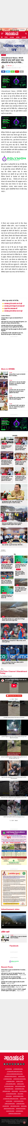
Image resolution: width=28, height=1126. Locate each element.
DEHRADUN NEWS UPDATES (10, 1076)
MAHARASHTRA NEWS (20, 1108)
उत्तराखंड (12, 37)
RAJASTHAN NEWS (10, 1110)
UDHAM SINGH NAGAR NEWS (19, 1078)
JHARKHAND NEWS (20, 1103)
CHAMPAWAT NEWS (10, 1081)
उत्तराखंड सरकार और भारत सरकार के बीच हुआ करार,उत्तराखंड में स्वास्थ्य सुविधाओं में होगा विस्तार (11, 977)
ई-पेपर (6, 37)
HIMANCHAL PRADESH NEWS (15, 1113)
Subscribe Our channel (15, 695)
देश (15, 554)
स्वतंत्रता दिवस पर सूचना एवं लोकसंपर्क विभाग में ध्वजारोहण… (13, 969)
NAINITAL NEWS (20, 1083)
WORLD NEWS (15, 1091)
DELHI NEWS (20, 1093)
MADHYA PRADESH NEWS (9, 1108)
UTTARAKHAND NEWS (18, 1068)
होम (2, 37)
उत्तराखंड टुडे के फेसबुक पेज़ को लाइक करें (14, 306)
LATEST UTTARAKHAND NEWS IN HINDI (15, 1073)
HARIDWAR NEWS (6, 1091)
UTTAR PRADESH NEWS (11, 1093)
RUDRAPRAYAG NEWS (19, 1088)
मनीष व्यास (9, 65)
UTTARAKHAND (8, 1068)
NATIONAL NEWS (23, 1091)
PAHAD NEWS (9, 1096)
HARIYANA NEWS (19, 1110)
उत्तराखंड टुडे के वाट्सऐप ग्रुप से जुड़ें (13, 303)
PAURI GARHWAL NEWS (20, 1086)
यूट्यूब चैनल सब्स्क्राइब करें (10, 308)
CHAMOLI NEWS (19, 1081)
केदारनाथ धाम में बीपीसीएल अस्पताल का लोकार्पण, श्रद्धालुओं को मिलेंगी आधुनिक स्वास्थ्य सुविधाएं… (13, 989)
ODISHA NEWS (23, 1098)
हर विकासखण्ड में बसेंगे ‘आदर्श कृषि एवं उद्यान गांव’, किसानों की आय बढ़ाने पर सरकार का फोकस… (14, 986)
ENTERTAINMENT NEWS (18, 1096)
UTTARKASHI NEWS (8, 1078)
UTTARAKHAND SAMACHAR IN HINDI (14, 1071)
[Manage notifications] (24, 1122)
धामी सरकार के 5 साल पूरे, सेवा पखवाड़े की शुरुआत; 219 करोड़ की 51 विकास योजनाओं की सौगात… (13, 974)
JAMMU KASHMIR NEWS (10, 1103)
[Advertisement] (14, 14)
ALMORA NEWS (21, 1076)
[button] (16, 699)
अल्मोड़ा (17, 37)
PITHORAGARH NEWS (8, 1086)
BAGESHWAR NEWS (9, 1088)
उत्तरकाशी (24, 37)
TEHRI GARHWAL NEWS (10, 1083)
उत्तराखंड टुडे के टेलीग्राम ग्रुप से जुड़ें (13, 311)
